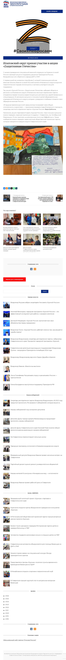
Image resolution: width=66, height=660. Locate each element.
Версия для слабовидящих (14, 279)
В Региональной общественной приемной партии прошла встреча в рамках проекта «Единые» (36, 518)
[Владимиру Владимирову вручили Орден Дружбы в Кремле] (6, 360)
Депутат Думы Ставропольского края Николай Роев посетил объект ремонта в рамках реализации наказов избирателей (35, 429)
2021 (7, 610)
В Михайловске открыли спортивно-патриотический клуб (32, 571)
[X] (11, 188)
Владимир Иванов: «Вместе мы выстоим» (26, 366)
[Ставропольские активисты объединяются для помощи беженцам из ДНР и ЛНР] (6, 546)
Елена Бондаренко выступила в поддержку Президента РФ (32, 384)
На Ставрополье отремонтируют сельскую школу (28, 437)
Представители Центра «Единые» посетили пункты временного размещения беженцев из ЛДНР (34, 563)
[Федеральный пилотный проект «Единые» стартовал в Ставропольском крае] (6, 501)
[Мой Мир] (9, 188)
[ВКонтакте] (4, 188)
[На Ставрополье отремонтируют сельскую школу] (6, 439)
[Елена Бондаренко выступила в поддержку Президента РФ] (6, 387)
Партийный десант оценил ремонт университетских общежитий (34, 464)
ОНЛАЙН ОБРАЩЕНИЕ (51, 11)
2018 (7, 619)
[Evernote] (14, 188)
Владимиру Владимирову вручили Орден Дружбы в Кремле (33, 357)
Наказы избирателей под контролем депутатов (28, 409)
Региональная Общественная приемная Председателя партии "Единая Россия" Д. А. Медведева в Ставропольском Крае (15, 4)
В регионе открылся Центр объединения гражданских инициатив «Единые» (35, 509)
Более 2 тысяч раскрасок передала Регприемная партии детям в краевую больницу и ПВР (34, 527)
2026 (7, 596)
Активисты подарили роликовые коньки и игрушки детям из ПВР (35, 535)
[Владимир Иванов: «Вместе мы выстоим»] (6, 369)
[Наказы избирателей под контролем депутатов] (6, 412)
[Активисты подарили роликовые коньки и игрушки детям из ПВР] (6, 537)
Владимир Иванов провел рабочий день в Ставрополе (31, 482)
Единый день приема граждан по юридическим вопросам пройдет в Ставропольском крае (21, 199)
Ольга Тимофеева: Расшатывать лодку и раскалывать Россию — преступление (34, 376)
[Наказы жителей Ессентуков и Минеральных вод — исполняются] (6, 476)
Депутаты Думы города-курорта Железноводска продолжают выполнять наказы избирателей (33, 420)
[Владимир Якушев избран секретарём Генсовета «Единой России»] (6, 305)
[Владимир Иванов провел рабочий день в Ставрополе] (6, 485)
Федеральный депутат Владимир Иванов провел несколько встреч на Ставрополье (36, 456)
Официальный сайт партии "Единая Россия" (19, 640)
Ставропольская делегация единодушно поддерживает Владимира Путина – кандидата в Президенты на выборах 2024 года (36, 349)
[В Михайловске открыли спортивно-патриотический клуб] (6, 574)
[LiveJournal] (16, 188)
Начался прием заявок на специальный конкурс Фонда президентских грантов (31, 554)
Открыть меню (33, 58)
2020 (7, 613)
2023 (7, 604)
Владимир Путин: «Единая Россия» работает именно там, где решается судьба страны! (36, 331)
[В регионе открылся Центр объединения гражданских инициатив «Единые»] (6, 510)
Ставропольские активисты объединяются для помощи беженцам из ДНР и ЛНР (36, 545)
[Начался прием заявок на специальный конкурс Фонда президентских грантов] (6, 556)
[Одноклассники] (7, 188)
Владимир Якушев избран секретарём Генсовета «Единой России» (35, 302)
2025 (7, 599)
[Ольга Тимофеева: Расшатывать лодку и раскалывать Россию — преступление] (6, 378)
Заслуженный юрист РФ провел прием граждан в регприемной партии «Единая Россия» (45, 199)
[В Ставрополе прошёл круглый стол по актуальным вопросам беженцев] (6, 583)
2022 (7, 607)
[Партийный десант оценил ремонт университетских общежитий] (6, 467)
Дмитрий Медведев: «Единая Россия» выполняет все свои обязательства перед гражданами (32, 322)
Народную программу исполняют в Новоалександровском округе (35, 446)
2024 (7, 601)
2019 (7, 616)
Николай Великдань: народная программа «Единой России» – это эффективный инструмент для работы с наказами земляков (35, 313)
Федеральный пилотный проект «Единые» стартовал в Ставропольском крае (31, 500)
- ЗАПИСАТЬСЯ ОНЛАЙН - (33, 48)
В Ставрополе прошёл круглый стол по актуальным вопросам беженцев (33, 582)
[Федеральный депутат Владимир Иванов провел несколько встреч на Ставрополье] (6, 458)
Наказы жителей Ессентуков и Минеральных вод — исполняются (34, 473)
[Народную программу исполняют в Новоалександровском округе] (6, 448)
